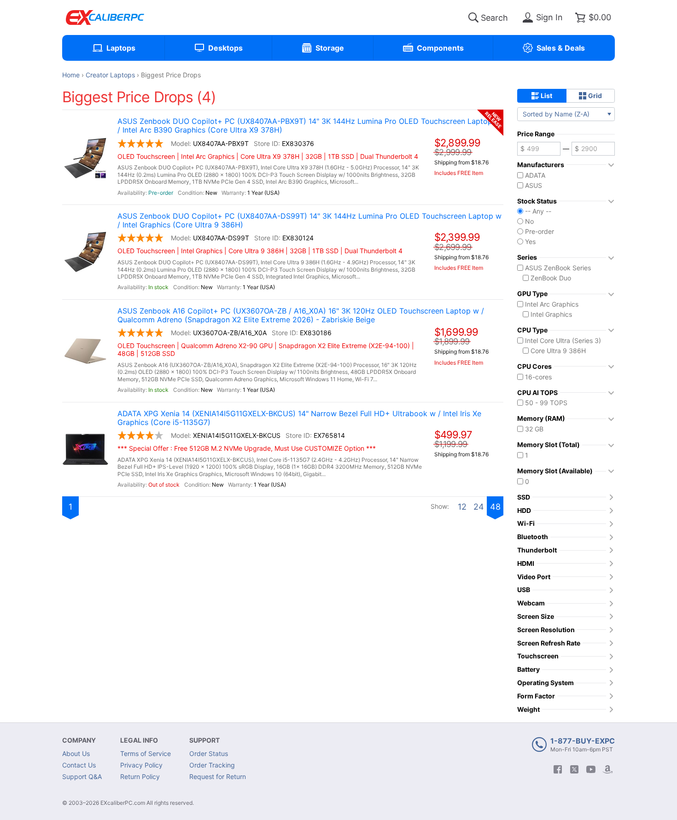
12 (462, 507)
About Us (76, 753)
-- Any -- (538, 211)
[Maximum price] (593, 149)
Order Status (208, 753)
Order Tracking (212, 765)
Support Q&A (82, 776)
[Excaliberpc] (105, 17)
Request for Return (217, 776)
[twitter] (574, 769)
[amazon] (607, 769)
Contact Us (79, 765)
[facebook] (557, 769)
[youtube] (591, 769)
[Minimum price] (538, 149)
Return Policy (140, 776)
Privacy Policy (141, 765)
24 (478, 507)
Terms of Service (145, 753)
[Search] (473, 17)
